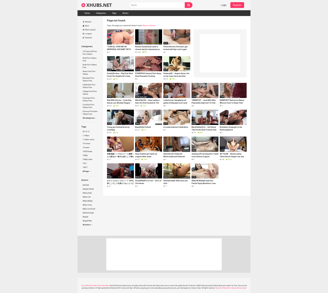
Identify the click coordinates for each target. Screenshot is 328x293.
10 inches (86, 143)
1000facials (87, 151)
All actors (87, 225)
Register (237, 5)
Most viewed (90, 30)
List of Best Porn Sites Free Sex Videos (95, 285)
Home (87, 13)
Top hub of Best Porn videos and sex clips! (231, 288)
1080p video (88, 159)
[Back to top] (319, 285)
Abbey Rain (87, 193)
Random (88, 38)
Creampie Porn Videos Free (89, 99)
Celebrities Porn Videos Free (89, 86)
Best (87, 26)
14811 (85, 167)
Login (224, 5)
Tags (114, 13)
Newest (88, 22)
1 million (86, 136)
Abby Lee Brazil (89, 209)
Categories (101, 13)
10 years (86, 147)
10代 (84, 163)
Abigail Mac (87, 221)
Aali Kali (86, 185)
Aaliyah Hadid (88, 189)
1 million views (88, 139)
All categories (89, 118)
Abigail (85, 217)
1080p (85, 155)
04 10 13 (86, 132)
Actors (125, 13)
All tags (86, 171)
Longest (88, 34)
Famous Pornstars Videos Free (90, 112)
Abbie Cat (87, 197)
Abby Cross (87, 205)
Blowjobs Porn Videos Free (88, 79)
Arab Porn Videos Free (90, 66)
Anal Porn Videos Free (89, 59)
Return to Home (148, 25)
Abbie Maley (88, 201)
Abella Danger (88, 213)
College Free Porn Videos (90, 92)
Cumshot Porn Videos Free (88, 106)
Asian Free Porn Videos (89, 72)
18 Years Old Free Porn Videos (90, 52)
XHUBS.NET (98, 5)
